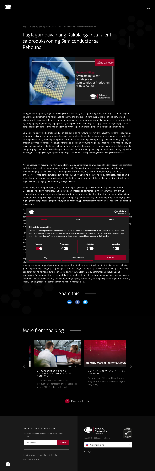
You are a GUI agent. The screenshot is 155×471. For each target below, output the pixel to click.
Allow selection (77, 258)
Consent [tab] (43, 220)
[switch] (65, 248)
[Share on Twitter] (85, 302)
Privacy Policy (42, 455)
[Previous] (26, 366)
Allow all (110, 258)
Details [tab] (77, 220)
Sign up (63, 442)
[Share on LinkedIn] (69, 302)
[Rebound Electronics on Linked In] (8, 464)
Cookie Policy (53, 455)
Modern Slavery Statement (31, 459)
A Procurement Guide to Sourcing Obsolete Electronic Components (50, 373)
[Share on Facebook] (77, 302)
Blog (24, 27)
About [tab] (111, 220)
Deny (45, 258)
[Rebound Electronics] (8, 7)
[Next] (129, 366)
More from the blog (80, 401)
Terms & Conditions (29, 455)
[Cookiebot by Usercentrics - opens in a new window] (116, 212)
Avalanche (93, 452)
